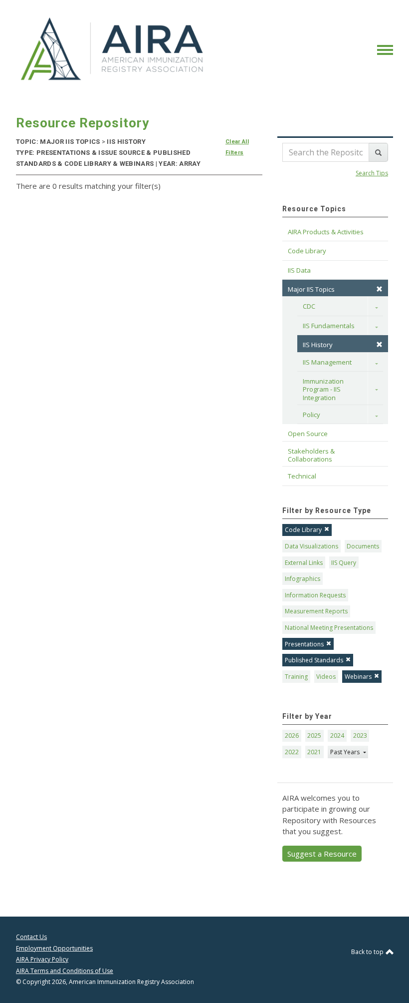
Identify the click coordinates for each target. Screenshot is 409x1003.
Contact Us (31, 937)
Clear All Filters (237, 147)
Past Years (345, 752)
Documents (363, 546)
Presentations (304, 644)
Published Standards (314, 660)
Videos (326, 676)
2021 (314, 752)
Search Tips (372, 173)
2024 (337, 735)
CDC (309, 306)
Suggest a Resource (322, 854)
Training (296, 676)
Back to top (368, 952)
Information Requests (315, 595)
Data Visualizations (311, 546)
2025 (314, 735)
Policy (311, 414)
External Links (304, 562)
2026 (292, 735)
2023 (360, 735)
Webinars (358, 676)
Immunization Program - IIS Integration (324, 389)
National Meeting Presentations (329, 627)
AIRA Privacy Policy (42, 959)
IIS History (318, 344)
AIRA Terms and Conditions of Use (64, 971)
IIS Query (343, 562)
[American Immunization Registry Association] (113, 49)
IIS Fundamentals (329, 325)
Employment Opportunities (54, 948)
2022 (292, 752)
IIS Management (327, 362)
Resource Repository (82, 122)
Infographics (302, 578)
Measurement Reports (316, 611)
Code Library (303, 529)
